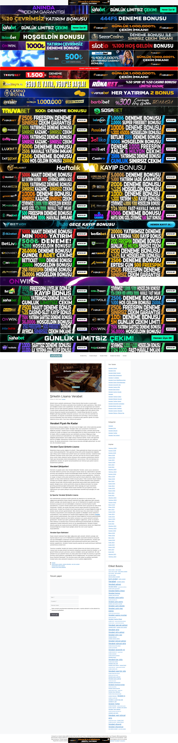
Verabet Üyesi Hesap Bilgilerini (59, 567)
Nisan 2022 (111, 535)
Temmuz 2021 (112, 556)
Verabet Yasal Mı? (112, 707)
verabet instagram (112, 653)
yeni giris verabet (75, 564)
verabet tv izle (112, 701)
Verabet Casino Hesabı (114, 392)
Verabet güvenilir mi (116, 650)
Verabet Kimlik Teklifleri (115, 408)
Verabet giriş (113, 630)
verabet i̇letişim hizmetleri (114, 655)
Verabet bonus (114, 593)
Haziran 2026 (112, 450)
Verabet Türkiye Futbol (114, 396)
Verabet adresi (114, 584)
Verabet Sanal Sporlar (114, 688)
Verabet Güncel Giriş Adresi (114, 645)
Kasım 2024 (111, 462)
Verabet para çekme (114, 679)
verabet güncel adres (114, 638)
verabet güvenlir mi (112, 652)
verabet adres (121, 581)
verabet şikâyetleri (67, 564)
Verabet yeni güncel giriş (116, 716)
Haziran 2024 (112, 474)
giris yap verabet (112, 575)
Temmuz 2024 (112, 472)
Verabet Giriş (83, 355)
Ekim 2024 (111, 465)
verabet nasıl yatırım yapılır (113, 675)
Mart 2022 (111, 538)
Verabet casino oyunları (117, 615)
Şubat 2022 (111, 540)
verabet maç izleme (113, 665)
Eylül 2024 (111, 467)
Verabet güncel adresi (117, 641)
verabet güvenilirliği (112, 647)
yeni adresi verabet (113, 729)
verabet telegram (112, 696)
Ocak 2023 (111, 514)
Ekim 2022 (111, 521)
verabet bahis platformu (122, 586)
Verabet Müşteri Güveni (115, 399)
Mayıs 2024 (111, 476)
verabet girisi (112, 627)
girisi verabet (111, 573)
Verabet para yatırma (114, 677)
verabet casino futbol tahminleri (114, 613)
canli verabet (118, 569)
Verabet (125, 355)
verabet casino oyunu (112, 617)
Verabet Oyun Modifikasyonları (117, 380)
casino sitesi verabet (112, 571)
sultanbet (112, 740)
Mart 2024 (111, 481)
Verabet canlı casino (115, 602)
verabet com (111, 621)
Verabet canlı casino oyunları (115, 603)
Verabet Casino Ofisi (114, 387)
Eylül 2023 (111, 495)
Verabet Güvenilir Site (114, 385)
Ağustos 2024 (112, 469)
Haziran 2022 (112, 530)
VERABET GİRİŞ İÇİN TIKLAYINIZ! (89, 68)
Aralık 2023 (111, 488)
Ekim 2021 (111, 549)
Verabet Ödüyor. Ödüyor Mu (116, 413)
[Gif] (89, 167)
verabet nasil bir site (112, 668)
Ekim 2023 (111, 493)
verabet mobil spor (111, 667)
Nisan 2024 (111, 479)
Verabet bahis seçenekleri (114, 588)
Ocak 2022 (111, 542)
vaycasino (122, 740)
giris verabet (118, 573)
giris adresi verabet (122, 571)
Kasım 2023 (111, 490)
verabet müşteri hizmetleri (120, 667)
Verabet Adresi (112, 368)
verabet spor (120, 690)
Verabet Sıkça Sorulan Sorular (114, 693)
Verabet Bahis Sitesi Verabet (58, 565)
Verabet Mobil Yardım (114, 373)
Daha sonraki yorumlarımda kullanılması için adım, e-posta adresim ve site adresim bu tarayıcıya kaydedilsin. (76, 609)
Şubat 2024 (111, 483)
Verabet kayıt (112, 657)
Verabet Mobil (123, 665)
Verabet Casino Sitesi (115, 619)
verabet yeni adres (122, 707)
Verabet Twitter (103, 355)
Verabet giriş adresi (116, 632)
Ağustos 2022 (112, 526)
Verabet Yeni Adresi (115, 355)
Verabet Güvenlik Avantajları (116, 403)
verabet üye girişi (112, 722)
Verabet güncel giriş (117, 643)
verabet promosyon (114, 682)
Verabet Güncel (112, 637)
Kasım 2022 (111, 519)
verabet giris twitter (121, 627)
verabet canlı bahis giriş (112, 599)
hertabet (117, 740)
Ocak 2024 (111, 486)
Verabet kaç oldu (115, 659)
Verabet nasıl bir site (117, 671)
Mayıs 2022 (111, 533)
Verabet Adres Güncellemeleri (116, 382)
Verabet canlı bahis (116, 598)
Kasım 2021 (111, 547)
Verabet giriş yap (115, 635)
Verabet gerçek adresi (117, 625)
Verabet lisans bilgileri (113, 661)
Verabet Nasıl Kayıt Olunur (114, 673)
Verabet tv (121, 696)
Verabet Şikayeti (120, 722)
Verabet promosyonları (116, 685)
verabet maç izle (113, 663)
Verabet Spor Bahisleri (114, 692)
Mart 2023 (111, 509)
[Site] (44, 120)
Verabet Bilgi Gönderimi (115, 375)
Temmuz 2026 (112, 448)
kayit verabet (113, 579)
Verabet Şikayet (93, 355)
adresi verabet (111, 569)
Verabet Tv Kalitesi (113, 378)
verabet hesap (120, 652)
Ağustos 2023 (112, 497)
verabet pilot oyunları (112, 680)
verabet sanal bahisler (112, 686)
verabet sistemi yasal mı (112, 690)
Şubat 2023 (111, 512)
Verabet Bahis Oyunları (114, 406)
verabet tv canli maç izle (115, 700)
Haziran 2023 (112, 502)
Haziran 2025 (112, 453)
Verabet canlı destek (116, 606)
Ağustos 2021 (112, 554)
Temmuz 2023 (112, 500)
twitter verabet (122, 579)
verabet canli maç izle (113, 595)
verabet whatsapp (112, 705)
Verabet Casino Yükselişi (115, 410)
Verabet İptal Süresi (113, 389)
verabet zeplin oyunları (112, 720)
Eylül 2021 (111, 552)
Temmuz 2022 (112, 528)
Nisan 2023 (111, 507)
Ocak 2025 (111, 460)
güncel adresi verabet (114, 576)
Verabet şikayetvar (115, 727)
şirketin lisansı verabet (57, 564)
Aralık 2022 (111, 516)
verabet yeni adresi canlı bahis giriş (114, 711)
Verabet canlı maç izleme (115, 609)
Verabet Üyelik (120, 720)
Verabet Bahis (112, 587)
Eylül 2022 (111, 523)
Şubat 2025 (111, 457)
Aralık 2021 (111, 545)
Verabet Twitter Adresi (114, 401)
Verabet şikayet (114, 724)
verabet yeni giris (113, 713)
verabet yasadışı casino (121, 705)
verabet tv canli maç (112, 697)
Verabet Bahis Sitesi (116, 591)
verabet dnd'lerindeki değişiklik (120, 621)
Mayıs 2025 (111, 455)
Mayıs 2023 (111, 505)
